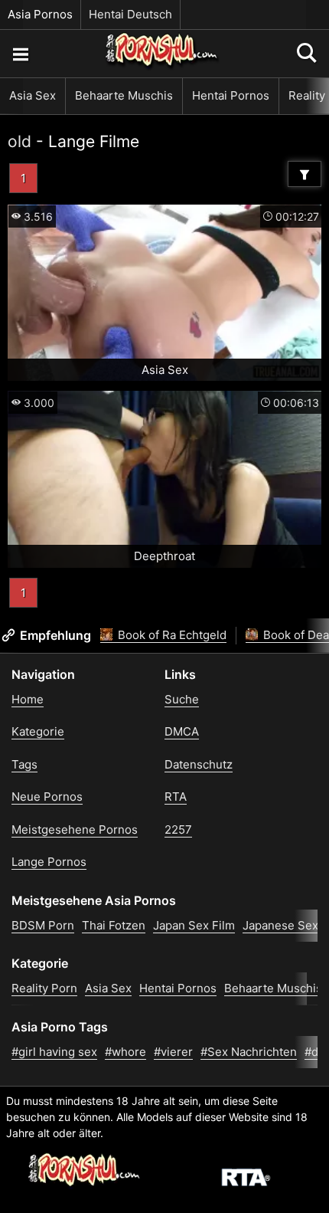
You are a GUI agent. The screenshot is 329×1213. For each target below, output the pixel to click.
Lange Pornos (48, 861)
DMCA (181, 731)
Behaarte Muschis (124, 95)
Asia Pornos (40, 14)
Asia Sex (32, 95)
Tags (24, 764)
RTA (175, 796)
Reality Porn (44, 988)
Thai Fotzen (113, 925)
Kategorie (37, 731)
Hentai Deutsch (130, 14)
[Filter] (304, 174)
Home (27, 699)
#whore (125, 1051)
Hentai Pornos (230, 95)
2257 (178, 829)
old (19, 141)
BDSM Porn (42, 925)
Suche (181, 699)
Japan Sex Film (194, 925)
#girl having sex (54, 1051)
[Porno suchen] (20, 53)
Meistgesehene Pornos (74, 829)
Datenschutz (198, 764)
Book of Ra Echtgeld (170, 635)
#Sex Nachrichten (248, 1051)
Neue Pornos (47, 796)
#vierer (173, 1051)
